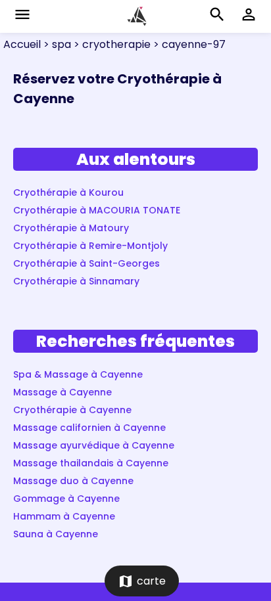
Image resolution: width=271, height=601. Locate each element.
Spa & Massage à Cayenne (78, 374)
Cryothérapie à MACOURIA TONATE (96, 210)
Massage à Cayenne (62, 392)
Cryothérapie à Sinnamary (76, 281)
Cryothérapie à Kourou (68, 192)
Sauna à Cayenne (55, 534)
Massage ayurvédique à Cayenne (93, 445)
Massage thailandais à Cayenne (90, 463)
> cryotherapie (111, 44)
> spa (56, 44)
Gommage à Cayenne (66, 498)
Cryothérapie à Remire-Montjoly (90, 245)
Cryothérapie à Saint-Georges (86, 263)
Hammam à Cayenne (64, 516)
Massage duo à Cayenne (73, 480)
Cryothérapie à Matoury (71, 227)
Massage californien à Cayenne (89, 427)
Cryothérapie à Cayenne (72, 409)
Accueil (22, 44)
